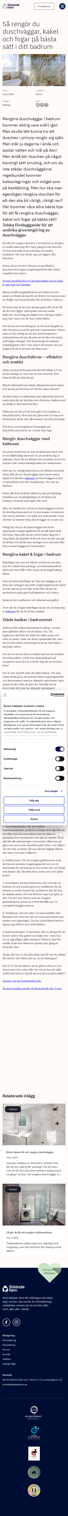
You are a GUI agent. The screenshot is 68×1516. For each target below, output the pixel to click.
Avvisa (34, 819)
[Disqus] (34, 1043)
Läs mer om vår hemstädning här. (22, 980)
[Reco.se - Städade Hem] (34, 1490)
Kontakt (6, 1354)
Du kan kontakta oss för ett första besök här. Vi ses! (32, 988)
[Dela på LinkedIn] (42, 106)
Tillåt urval (34, 809)
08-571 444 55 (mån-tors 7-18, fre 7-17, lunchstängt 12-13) (32, 1379)
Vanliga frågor (9, 1363)
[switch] (59, 758)
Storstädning (9, 1344)
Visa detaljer (51, 791)
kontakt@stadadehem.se (15, 1384)
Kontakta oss (44, 6)
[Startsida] (11, 6)
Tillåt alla (34, 800)
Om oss (6, 1349)
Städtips (7, 1359)
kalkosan (30, 478)
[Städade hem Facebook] (6, 1323)
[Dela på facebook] (38, 106)
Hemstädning (9, 1340)
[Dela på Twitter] (46, 106)
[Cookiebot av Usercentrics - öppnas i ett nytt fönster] (50, 695)
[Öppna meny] (62, 6)
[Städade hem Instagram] (16, 1323)
